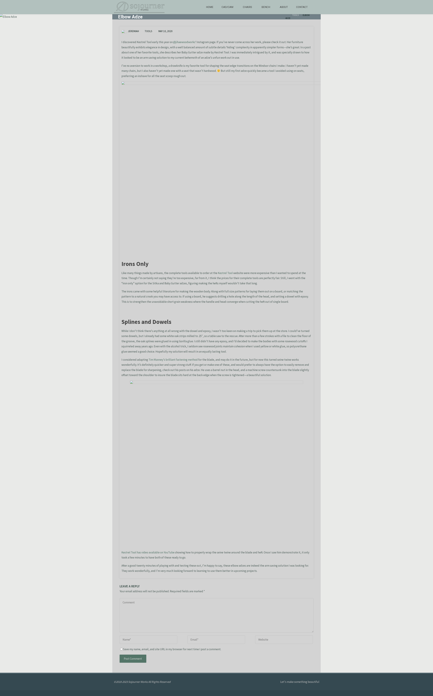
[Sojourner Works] (139, 7)
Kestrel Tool (225, 273)
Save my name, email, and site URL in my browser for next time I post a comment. (172, 649)
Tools (295, 15)
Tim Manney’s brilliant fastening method (173, 360)
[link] (315, 7)
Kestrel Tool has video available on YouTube (148, 552)
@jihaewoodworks (184, 42)
